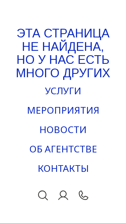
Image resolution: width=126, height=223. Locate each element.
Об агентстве (63, 148)
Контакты (63, 168)
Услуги (63, 90)
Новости (63, 129)
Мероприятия (63, 110)
